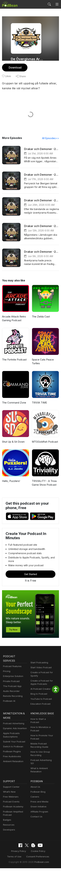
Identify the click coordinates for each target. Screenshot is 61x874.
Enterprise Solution (13, 676)
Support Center (11, 786)
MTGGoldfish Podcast (45, 441)
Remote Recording (13, 696)
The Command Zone (14, 402)
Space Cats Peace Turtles (43, 361)
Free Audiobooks (12, 756)
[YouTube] (40, 845)
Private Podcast (11, 681)
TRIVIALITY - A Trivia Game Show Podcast (44, 482)
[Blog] (33, 845)
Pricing (6, 671)
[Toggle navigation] (57, 4)
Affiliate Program (39, 811)
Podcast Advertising (13, 723)
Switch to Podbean (13, 746)
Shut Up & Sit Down (13, 441)
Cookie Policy (38, 851)
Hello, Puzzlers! (11, 481)
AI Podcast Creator (40, 688)
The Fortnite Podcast (14, 359)
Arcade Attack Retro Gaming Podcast (14, 318)
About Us (35, 786)
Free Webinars (10, 796)
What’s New (9, 791)
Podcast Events (11, 801)
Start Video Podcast (41, 667)
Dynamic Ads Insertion (15, 728)
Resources (8, 824)
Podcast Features (12, 666)
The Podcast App (12, 686)
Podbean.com (41, 862)
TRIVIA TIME (39, 402)
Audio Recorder (11, 691)
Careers (34, 796)
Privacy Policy (18, 851)
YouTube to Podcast (41, 698)
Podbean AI (9, 701)
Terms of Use (14, 856)
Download (15, 67)
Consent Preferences (37, 856)
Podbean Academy (13, 806)
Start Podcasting (39, 662)
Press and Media (39, 801)
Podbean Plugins (12, 751)
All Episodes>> (50, 138)
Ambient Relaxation (13, 761)
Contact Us (36, 816)
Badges (7, 819)
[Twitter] (27, 845)
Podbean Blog (37, 791)
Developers (9, 829)
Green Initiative (38, 806)
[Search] (49, 4)
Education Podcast (40, 703)
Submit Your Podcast (14, 741)
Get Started (30, 574)
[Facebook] (20, 845)
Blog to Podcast (38, 693)
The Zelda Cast (41, 316)
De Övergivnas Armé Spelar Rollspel (27, 59)
